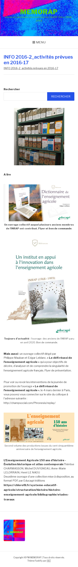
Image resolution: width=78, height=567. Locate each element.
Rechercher (12, 89)
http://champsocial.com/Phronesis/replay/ (30, 403)
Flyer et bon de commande (55, 228)
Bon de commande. (47, 342)
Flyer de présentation (57, 370)
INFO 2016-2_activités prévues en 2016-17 (31, 68)
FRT (49, 560)
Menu (41, 42)
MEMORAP (39, 12)
